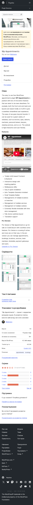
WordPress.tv (7, 454)
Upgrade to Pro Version (10, 246)
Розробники (6, 451)
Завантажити (7, 59)
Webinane (13, 54)
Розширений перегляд (10, 358)
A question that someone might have (9, 300)
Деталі (6, 66)
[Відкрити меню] (30, 2)
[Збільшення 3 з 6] (13, 274)
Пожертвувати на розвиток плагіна (14, 418)
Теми (19, 432)
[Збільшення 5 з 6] (29, 269)
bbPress (5, 466)
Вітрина (20, 429)
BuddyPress (7, 469)
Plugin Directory (7, 8)
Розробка (7, 80)
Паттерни (20, 439)
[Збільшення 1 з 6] (13, 257)
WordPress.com (8, 460)
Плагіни (20, 435)
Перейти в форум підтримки (12, 402)
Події (19, 448)
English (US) (27, 348)
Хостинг (5, 435)
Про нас (5, 429)
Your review (6, 388)
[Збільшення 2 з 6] (13, 264)
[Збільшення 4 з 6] (29, 257)
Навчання (5, 444)
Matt (4, 463)
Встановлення (9, 75)
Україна (8, 477)
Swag (20, 454)
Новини (4, 432)
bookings (27, 352)
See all (29, 388)
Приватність (6, 439)
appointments (20, 352)
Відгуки (6, 71)
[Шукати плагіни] (21, 14)
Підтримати (22, 451)
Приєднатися (22, 444)
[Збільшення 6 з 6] (29, 281)
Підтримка (7, 85)
